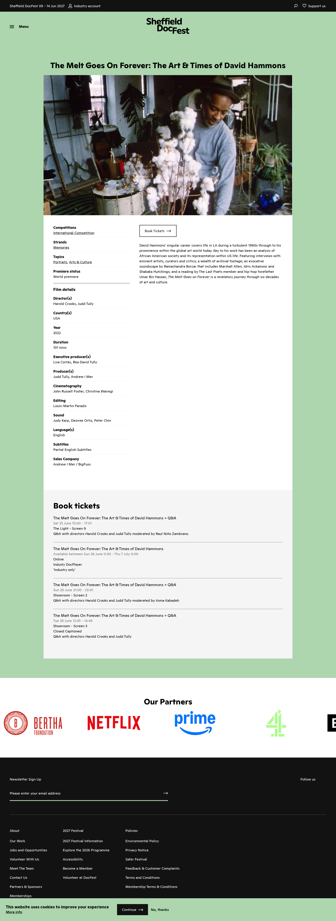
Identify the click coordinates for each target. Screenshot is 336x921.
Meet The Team (22, 868)
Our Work (17, 841)
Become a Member (78, 868)
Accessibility (73, 859)
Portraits (60, 262)
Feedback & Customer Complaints (152, 868)
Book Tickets (154, 231)
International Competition (73, 233)
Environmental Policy (142, 841)
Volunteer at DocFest (79, 877)
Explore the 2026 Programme (86, 850)
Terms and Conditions (142, 877)
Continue (129, 909)
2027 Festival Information (83, 841)
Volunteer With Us (24, 859)
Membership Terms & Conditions (151, 886)
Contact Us (18, 877)
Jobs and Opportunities (28, 850)
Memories (61, 247)
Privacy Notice (137, 850)
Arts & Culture (80, 262)
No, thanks (160, 909)
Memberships (21, 896)
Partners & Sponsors (26, 886)
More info (14, 912)
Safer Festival (136, 859)
